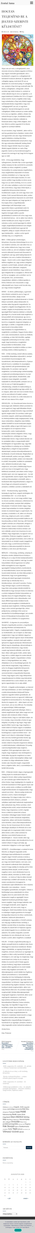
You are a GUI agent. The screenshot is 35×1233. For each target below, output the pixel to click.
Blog (22, 32)
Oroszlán (15, 1121)
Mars (13, 1117)
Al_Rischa (10, 1107)
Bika (27, 1109)
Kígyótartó (6, 1117)
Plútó (21, 1122)
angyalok (26, 1107)
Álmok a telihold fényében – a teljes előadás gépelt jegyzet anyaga (15, 1077)
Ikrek (14, 1114)
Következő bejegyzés (27, 1045)
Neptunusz (16, 1119)
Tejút (15, 1129)
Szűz (10, 1129)
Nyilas (27, 1119)
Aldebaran (5, 1107)
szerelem (5, 1129)
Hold (23, 1111)
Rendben (18, 1230)
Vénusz (7, 1131)
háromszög (7, 1114)
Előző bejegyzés (7, 1044)
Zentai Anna (7, 3)
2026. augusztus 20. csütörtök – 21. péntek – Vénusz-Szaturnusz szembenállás (17, 1067)
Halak (17, 1112)
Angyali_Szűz (18, 1107)
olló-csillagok (7, 1122)
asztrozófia (18, 1109)
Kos (23, 1114)
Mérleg (26, 1117)
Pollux (25, 1122)
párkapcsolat (21, 1124)
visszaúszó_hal (26, 1129)
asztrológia (11, 1109)
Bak (24, 1109)
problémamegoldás (10, 1124)
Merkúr (19, 1117)
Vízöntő (15, 1132)
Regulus (28, 1124)
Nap (4, 1119)
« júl (9, 1198)
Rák (5, 1126)
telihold (20, 1129)
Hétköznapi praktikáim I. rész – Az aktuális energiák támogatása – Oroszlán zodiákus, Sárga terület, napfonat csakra (17, 1088)
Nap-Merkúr (10, 1119)
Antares (5, 1109)
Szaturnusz (24, 1126)
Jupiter (19, 1114)
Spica (17, 1126)
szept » (25, 1198)
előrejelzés (5, 1112)
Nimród (22, 1119)
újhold (21, 1132)
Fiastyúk (12, 1112)
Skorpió (10, 1126)
